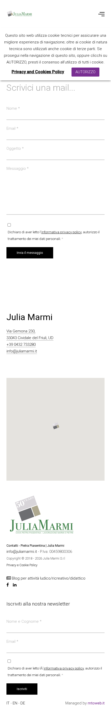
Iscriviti (22, 689)
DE (22, 703)
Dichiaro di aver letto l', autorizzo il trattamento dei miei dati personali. (54, 235)
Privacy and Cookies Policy (38, 71)
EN (15, 703)
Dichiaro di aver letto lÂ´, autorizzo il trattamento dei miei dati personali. (55, 671)
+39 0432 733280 (21, 344)
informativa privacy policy (61, 232)
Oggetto (15, 148)
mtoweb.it (96, 703)
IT (8, 703)
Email (12, 128)
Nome (13, 108)
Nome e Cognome (24, 621)
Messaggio (17, 168)
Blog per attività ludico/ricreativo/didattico (48, 578)
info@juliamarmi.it (21, 351)
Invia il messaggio (30, 253)
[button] (55, 425)
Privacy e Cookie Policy (21, 565)
